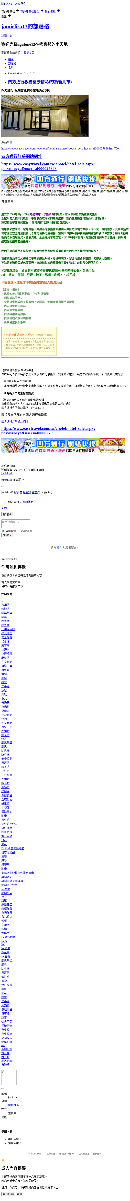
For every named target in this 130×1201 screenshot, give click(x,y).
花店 (4, 900)
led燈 (4, 941)
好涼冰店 (6, 633)
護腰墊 (5, 864)
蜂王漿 (5, 803)
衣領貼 (5, 604)
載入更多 (7, 514)
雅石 (4, 840)
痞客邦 (27, 492)
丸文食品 (6, 661)
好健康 (5, 791)
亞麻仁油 (6, 799)
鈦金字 (5, 952)
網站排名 (6, 893)
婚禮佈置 (6, 908)
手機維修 (6, 1025)
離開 (19, 1194)
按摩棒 (5, 1013)
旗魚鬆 (5, 670)
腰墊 (4, 860)
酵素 (4, 815)
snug (3, 738)
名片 (11, 67)
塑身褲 (5, 1057)
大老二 (5, 993)
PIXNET (40, 1153)
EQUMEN (7, 1060)
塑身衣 (5, 1053)
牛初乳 (5, 807)
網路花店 (6, 904)
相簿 (11, 59)
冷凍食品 (6, 714)
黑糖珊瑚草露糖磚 (12, 881)
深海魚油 (6, 811)
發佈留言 (7, 535)
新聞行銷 (6, 1049)
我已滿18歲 (8, 1194)
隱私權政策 (84, 1153)
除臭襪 (5, 621)
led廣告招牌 (8, 937)
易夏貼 (5, 641)
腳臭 (4, 617)
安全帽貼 (6, 637)
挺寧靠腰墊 (8, 852)
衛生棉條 (6, 1033)
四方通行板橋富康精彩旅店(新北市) (40, 82)
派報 (4, 920)
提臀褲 (5, 1064)
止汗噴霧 (6, 653)
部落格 (12, 63)
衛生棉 (5, 1029)
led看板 (5, 956)
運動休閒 (27, 501)
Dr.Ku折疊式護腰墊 (12, 848)
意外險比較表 (9, 824)
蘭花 (4, 844)
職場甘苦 (29, 52)
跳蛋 (4, 1017)
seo (3, 1045)
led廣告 (5, 948)
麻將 (4, 989)
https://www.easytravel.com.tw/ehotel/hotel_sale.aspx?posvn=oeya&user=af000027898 (48, 166)
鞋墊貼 (5, 657)
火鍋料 (5, 706)
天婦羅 (5, 702)
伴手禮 (5, 686)
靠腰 (4, 856)
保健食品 (6, 795)
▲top (4, 507)
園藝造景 (6, 832)
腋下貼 (5, 645)
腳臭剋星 (6, 613)
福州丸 (5, 710)
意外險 (5, 819)
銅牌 (4, 929)
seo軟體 (5, 889)
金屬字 (5, 933)
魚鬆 (4, 674)
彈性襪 (5, 976)
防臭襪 (5, 625)
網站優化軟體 (9, 885)
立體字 (5, 924)
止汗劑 (5, 649)
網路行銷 (6, 1042)
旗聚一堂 (6, 666)
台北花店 (6, 916)
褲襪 (4, 980)
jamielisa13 (7, 473)
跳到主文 (6, 35)
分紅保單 (6, 828)
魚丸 (4, 698)
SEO (4, 896)
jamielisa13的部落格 (25, 26)
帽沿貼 (5, 608)
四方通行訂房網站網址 (21, 156)
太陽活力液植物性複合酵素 (17, 872)
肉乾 (4, 694)
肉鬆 (4, 678)
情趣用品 (6, 1009)
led (3, 944)
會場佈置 (6, 912)
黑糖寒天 (6, 877)
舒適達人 (6, 1038)
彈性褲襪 (6, 985)
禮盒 (4, 682)
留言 (34, 492)
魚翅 (4, 719)
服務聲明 (97, 1153)
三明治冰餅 (8, 629)
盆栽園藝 (6, 836)
